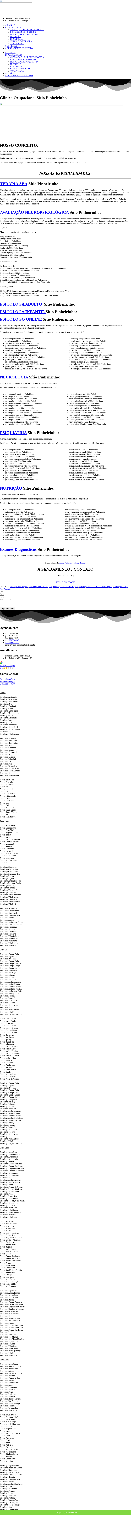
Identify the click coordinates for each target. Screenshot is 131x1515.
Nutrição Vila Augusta (19, 587)
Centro (3, 692)
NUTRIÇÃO (15, 36)
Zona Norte (4, 821)
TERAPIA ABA (17, 43)
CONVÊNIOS (11, 46)
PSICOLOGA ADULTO (22, 304)
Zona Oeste (4, 1360)
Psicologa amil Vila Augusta (40, 587)
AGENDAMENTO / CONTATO (19, 48)
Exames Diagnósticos (18, 549)
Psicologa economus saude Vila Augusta (95, 587)
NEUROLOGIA (14, 377)
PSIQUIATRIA (13, 432)
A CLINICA (10, 25)
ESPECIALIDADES (14, 27)
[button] (65, 665)
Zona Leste (4, 1148)
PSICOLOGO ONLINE (21, 319)
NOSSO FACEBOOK (65, 582)
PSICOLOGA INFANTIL (23, 311)
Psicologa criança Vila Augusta (65, 587)
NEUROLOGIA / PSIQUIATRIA (24, 34)
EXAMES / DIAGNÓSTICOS (23, 32)
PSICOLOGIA (16, 39)
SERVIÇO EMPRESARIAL (22, 41)
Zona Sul (3, 950)
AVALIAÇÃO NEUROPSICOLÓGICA (27, 30)
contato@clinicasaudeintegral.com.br (72, 563)
